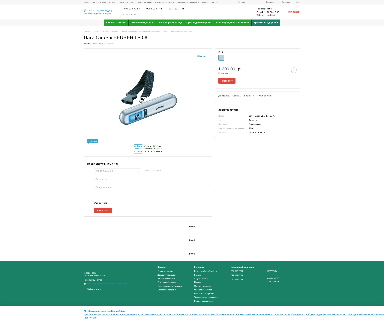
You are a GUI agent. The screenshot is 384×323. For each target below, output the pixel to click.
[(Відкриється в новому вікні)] (233, 2)
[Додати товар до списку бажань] (294, 70)
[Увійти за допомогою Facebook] (164, 170)
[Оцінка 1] (112, 203)
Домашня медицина (142, 22)
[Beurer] (201, 56)
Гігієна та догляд (116, 22)
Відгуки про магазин (210, 2)
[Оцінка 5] (131, 203)
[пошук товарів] (245, 14)
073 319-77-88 (176, 9)
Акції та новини (99, 2)
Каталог (87, 2)
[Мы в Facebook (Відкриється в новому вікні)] (223, 2)
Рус (239, 2)
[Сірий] (221, 57)
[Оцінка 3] (121, 203)
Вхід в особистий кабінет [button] (205, 271)
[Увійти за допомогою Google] (169, 170)
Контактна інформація (164, 2)
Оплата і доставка (125, 2)
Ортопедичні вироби (198, 22)
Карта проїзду (273, 281)
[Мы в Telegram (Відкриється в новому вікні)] (230, 2)
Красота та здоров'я (266, 22)
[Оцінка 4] (126, 203)
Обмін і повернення (144, 2)
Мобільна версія (94, 289)
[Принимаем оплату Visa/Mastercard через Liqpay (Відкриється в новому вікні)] (106, 284)
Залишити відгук (106, 43)
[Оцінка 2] (116, 203)
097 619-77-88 (132, 9)
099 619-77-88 (154, 9)
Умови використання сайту (187, 2)
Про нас (111, 2)
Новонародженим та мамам (232, 22)
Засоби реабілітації (170, 22)
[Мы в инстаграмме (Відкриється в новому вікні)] (226, 2)
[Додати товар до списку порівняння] (285, 70)
